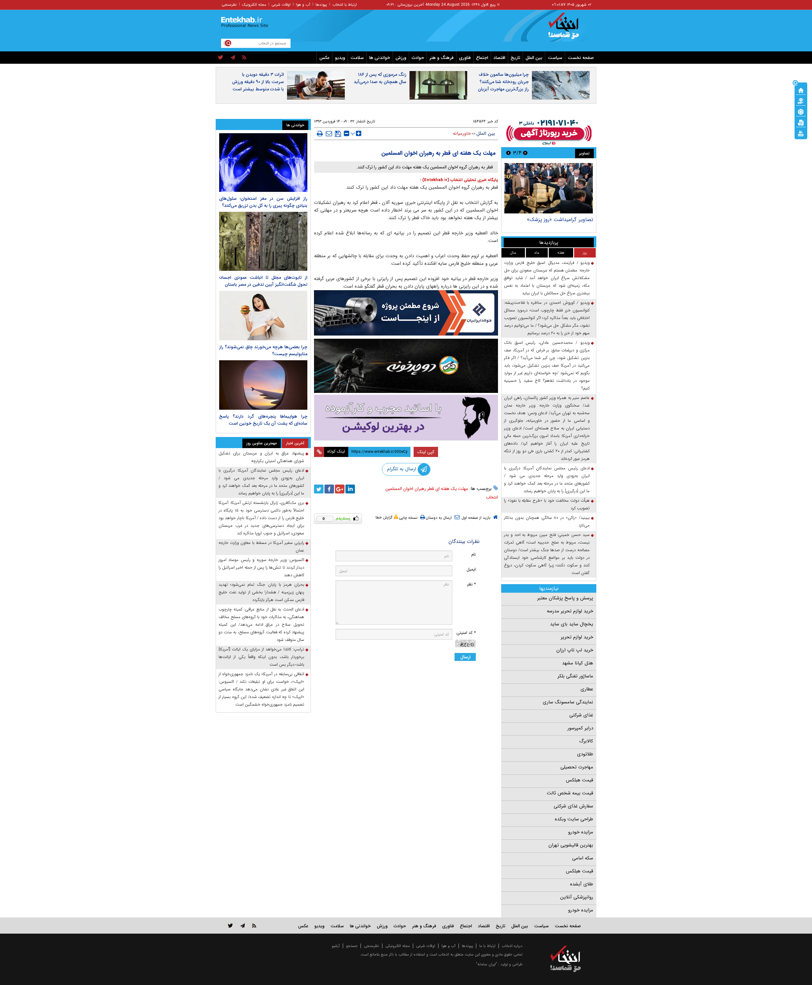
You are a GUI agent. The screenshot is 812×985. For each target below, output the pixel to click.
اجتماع (482, 57)
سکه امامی (582, 858)
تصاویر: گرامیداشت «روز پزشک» (560, 220)
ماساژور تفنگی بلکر (575, 676)
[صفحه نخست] (801, 90)
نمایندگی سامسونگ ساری (568, 702)
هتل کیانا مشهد (577, 663)
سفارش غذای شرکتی (573, 806)
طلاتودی (585, 754)
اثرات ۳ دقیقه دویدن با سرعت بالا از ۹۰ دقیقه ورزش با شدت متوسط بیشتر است (258, 82)
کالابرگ (586, 741)
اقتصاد (499, 57)
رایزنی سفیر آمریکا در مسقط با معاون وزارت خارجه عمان (261, 546)
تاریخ (515, 57)
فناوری (465, 57)
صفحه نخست (581, 57)
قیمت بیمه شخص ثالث (570, 793)
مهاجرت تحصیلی (576, 767)
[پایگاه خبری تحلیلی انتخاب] (568, 29)
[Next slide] (508, 153)
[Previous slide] (525, 153)
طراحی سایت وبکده (574, 819)
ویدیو (340, 57)
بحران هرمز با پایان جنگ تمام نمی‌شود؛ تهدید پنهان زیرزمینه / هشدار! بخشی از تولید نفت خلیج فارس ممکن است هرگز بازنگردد (261, 592)
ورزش (401, 57)
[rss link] (254, 925)
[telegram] (232, 57)
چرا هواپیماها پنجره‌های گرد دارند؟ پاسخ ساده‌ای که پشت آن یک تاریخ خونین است (263, 420)
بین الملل (534, 57)
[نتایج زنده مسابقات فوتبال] (801, 133)
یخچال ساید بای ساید (571, 624)
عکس (324, 57)
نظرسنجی (229, 5)
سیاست (555, 57)
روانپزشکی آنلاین (576, 897)
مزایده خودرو (580, 832)
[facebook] (329, 489)
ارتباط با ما (487, 946)
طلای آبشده (581, 884)
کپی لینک (425, 451)
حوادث (418, 57)
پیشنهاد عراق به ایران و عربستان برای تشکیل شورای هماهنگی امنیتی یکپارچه (261, 457)
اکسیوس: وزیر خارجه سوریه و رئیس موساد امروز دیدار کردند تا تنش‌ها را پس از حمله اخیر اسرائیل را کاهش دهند (261, 567)
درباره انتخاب (512, 946)
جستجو (351, 946)
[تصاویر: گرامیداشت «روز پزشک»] (548, 188)
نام (473, 554)
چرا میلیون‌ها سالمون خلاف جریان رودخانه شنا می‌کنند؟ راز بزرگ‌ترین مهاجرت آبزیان (503, 82)
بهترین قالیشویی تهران (570, 845)
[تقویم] (801, 122)
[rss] (244, 57)
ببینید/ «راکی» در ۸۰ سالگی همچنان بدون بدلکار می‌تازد (547, 521)
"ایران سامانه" (486, 964)
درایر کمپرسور (580, 728)
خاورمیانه (462, 133)
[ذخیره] (338, 134)
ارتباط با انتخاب (344, 5)
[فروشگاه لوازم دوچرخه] (406, 366)
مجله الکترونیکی (397, 946)
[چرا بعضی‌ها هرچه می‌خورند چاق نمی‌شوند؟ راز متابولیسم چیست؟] (263, 315)
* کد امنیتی (466, 632)
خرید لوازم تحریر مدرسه (570, 611)
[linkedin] (350, 489)
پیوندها (321, 5)
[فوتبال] (801, 111)
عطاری (586, 689)
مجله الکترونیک (254, 5)
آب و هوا (303, 5)
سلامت (357, 57)
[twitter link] (230, 925)
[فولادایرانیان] (406, 313)
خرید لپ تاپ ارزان (574, 650)
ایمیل (471, 569)
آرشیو (336, 946)
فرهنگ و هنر (441, 57)
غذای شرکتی (581, 715)
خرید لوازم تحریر (577, 637)
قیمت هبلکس (579, 780)
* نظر (471, 584)
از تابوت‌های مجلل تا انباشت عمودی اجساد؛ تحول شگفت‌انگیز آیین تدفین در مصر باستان (263, 281)
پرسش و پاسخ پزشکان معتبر (565, 598)
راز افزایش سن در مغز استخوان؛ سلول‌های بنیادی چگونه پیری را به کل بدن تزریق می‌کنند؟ (263, 202)
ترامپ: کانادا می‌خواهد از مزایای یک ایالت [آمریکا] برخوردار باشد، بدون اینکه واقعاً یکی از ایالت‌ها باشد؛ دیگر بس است (261, 657)
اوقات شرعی (281, 5)
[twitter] (221, 57)
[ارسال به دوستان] (329, 133)
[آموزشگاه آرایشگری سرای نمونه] (406, 417)
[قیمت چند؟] (801, 100)
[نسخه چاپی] (320, 133)
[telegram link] (242, 925)
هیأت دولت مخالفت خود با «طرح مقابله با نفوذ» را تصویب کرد (547, 504)
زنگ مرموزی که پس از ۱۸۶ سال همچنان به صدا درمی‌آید (380, 78)
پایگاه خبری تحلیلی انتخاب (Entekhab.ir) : (459, 180)
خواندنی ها (379, 57)
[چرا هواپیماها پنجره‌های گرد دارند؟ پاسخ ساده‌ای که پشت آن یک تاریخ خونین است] (263, 385)
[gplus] (339, 489)
